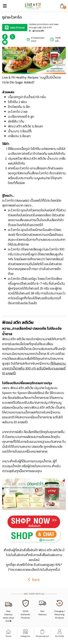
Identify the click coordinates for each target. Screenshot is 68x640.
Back (35, 579)
